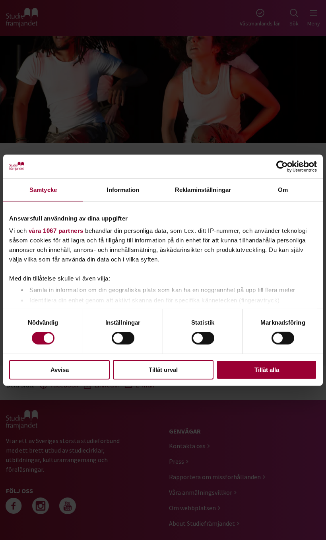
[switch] (123, 338)
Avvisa (59, 369)
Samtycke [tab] (43, 189)
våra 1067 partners (56, 230)
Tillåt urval (163, 369)
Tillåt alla (266, 369)
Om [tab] (283, 189)
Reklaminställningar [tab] (203, 189)
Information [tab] (123, 189)
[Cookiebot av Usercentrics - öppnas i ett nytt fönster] (282, 166)
